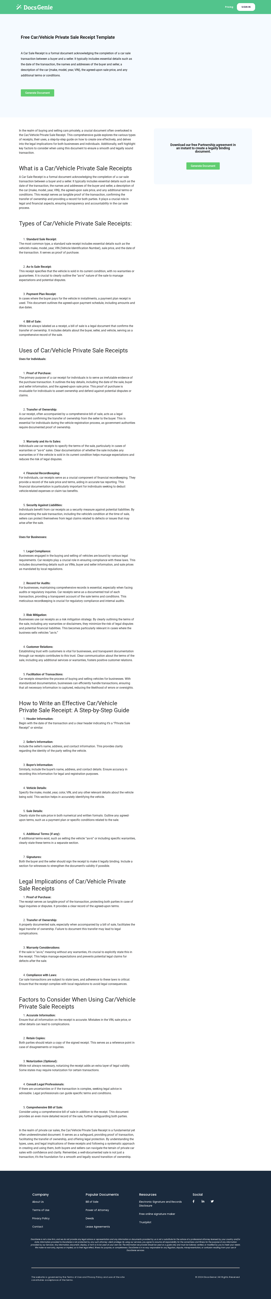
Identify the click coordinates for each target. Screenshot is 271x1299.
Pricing (229, 6)
